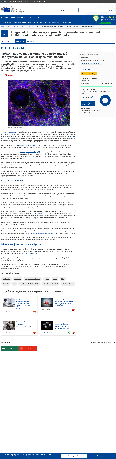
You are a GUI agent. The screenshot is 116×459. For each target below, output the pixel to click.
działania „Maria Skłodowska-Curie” (30, 145)
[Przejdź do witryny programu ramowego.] (4, 33)
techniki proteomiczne (39, 213)
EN (6, 47)
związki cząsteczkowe (50, 283)
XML (11, 348)
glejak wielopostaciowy (32, 279)
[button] (72, 10)
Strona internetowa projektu (91, 63)
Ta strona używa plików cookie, (15, 455)
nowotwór (17, 279)
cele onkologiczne (68, 283)
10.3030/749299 (85, 69)
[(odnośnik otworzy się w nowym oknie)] (16, 9)
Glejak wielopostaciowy (9, 132)
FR (14, 47)
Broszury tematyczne (19, 22)
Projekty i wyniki (33, 22)
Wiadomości (56, 22)
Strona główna (7, 22)
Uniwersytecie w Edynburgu (29, 152)
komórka (6, 283)
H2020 (28, 26)
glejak (47, 279)
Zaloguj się (64, 10)
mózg (55, 279)
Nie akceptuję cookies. (101, 456)
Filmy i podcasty (45, 22)
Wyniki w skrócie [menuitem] (20, 41)
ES (10, 47)
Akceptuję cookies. (74, 456)
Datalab (64, 22)
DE (2, 47)
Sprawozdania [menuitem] (31, 41)
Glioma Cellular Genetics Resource (42, 233)
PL (22, 47)
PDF (29, 348)
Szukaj (70, 22)
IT (18, 47)
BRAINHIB (6, 279)
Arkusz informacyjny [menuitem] (8, 41)
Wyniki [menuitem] (40, 41)
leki (14, 283)
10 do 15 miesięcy (30, 253)
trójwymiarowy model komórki (29, 283)
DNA (62, 279)
